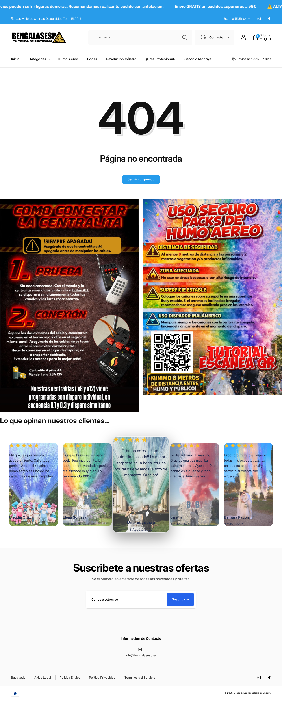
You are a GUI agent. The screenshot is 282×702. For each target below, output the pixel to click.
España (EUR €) (234, 18)
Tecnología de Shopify (259, 692)
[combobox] (140, 37)
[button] (262, 37)
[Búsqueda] (184, 37)
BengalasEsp (240, 692)
